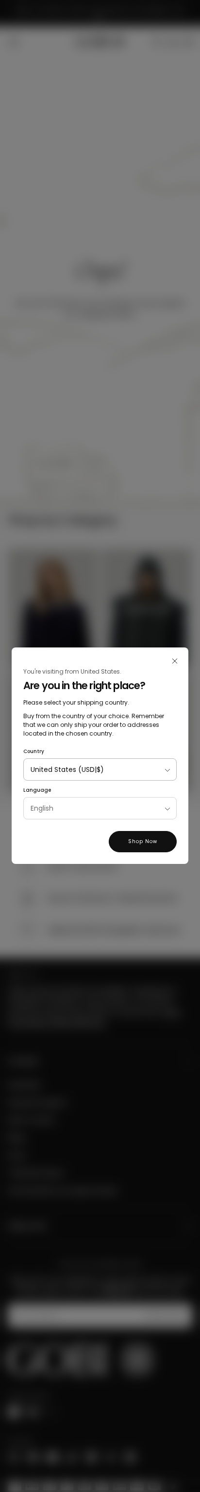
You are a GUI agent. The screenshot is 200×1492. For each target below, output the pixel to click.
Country (33, 751)
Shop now (142, 841)
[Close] (175, 661)
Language (37, 790)
